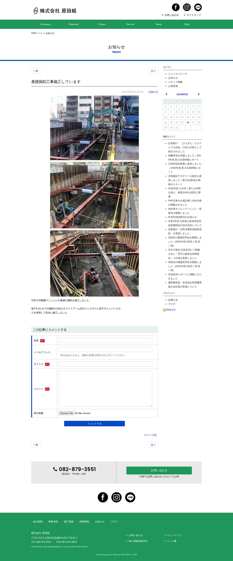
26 (188, 122)
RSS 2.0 (170, 309)
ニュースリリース (177, 73)
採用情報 (84, 521)
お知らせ (153, 91)
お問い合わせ (171, 15)
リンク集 (172, 541)
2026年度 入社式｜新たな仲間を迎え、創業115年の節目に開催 (184, 192)
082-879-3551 (44, 542)
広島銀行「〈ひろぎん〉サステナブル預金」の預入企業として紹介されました (185, 147)
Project (102, 24)
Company (45, 24)
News (159, 24)
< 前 (36, 70)
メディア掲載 (175, 82)
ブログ (171, 304)
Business (74, 24)
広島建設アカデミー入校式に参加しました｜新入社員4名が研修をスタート (185, 180)
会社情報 (37, 521)
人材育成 (173, 86)
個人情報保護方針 (138, 541)
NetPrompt (117, 554)
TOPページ (36, 33)
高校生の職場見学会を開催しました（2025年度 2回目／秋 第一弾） (185, 266)
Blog (187, 24)
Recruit (130, 24)
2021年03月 (182, 94)
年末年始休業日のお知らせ (182, 217)
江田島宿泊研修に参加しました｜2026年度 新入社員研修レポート (185, 167)
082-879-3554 (69, 542)
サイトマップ (194, 15)
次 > (153, 70)
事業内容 (53, 521)
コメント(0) (150, 434)
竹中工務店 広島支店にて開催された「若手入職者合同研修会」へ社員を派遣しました (184, 253)
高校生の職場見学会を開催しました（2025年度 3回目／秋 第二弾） (185, 241)
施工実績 (69, 521)
